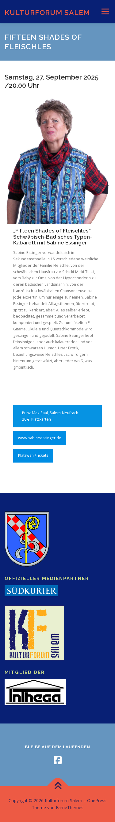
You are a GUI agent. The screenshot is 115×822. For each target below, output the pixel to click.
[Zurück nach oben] (57, 786)
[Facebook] (57, 760)
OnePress (96, 800)
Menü (105, 11)
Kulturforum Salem (47, 12)
